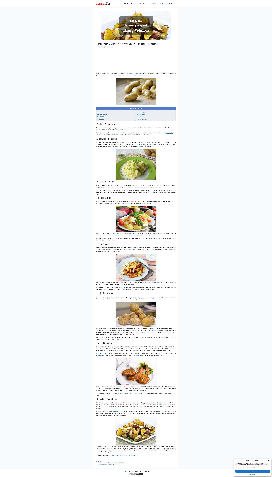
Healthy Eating (141, 3)
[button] (269, 460)
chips (162, 297)
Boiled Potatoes (101, 112)
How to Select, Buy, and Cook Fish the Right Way (122, 455)
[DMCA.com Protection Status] (136, 474)
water (112, 134)
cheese (139, 146)
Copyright (126, 471)
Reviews (126, 3)
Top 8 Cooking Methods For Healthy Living (108, 464)
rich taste (138, 73)
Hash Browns (140, 117)
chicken (160, 403)
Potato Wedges (141, 112)
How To (133, 3)
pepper (155, 235)
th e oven (142, 187)
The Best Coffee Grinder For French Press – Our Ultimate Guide (113, 462)
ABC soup (125, 129)
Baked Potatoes (101, 117)
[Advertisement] (136, 60)
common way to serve (108, 128)
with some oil (158, 282)
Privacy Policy (253, 474)
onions (135, 235)
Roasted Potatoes (142, 119)
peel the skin (169, 133)
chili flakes (99, 355)
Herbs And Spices (152, 3)
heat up (153, 330)
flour (170, 330)
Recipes (162, 3)
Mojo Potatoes (141, 114)
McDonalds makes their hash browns (128, 393)
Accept (253, 471)
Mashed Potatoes (102, 114)
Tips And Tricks (170, 3)
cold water (132, 233)
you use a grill (114, 411)
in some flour (138, 355)
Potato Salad (100, 119)
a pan (114, 233)
